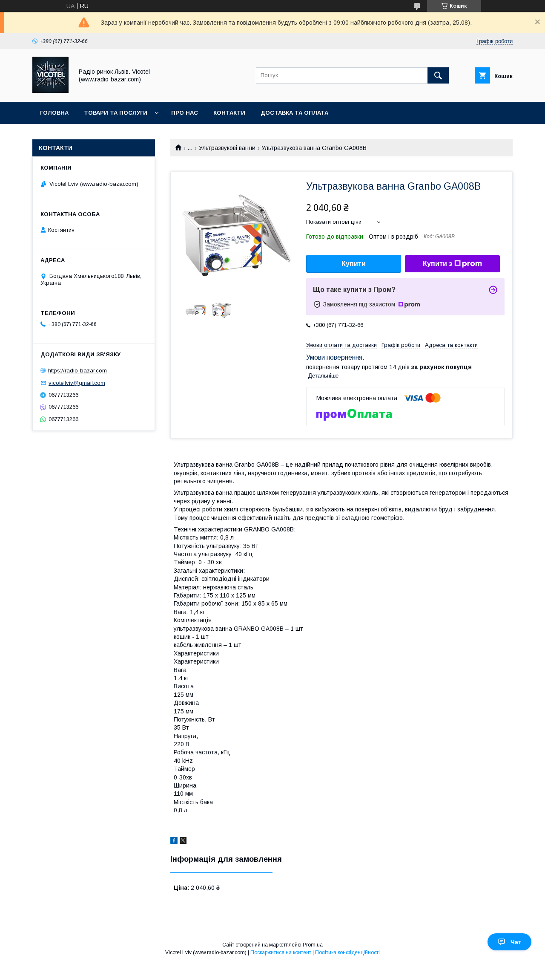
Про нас (184, 113)
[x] (183, 841)
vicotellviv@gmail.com (77, 383)
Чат (516, 941)
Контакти (229, 113)
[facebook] (174, 841)
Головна (54, 113)
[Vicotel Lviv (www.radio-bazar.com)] (50, 90)
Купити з (437, 263)
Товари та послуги (115, 113)
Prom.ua (313, 945)
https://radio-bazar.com (77, 370)
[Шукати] (438, 75)
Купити (353, 263)
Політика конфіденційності (347, 952)
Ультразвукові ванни (227, 147)
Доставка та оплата (294, 113)
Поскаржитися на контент (280, 952)
